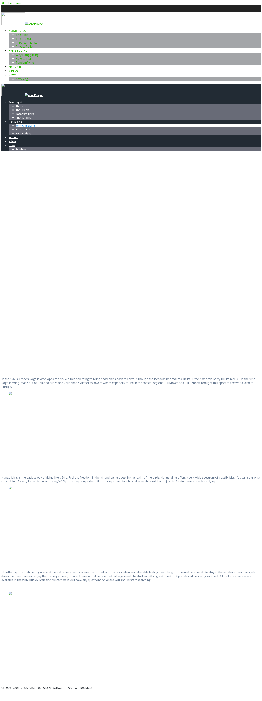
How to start (24, 59)
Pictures (15, 66)
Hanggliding (18, 50)
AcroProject (18, 30)
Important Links (26, 43)
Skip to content (11, 3)
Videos (14, 70)
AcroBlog (22, 79)
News (12, 75)
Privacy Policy (25, 46)
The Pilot (22, 35)
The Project (23, 39)
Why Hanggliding (27, 55)
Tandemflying (25, 63)
